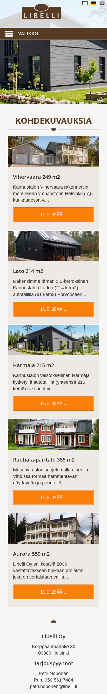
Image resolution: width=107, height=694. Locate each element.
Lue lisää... (53, 214)
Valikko (28, 33)
